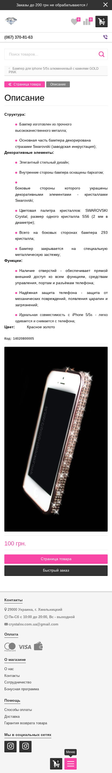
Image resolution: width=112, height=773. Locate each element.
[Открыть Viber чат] (105, 37)
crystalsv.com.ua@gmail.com (33, 624)
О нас (9, 669)
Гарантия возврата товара (25, 723)
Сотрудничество (17, 682)
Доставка (12, 717)
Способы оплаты (18, 710)
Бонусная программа (21, 689)
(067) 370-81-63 (18, 37)
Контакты (12, 676)
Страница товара (27, 84)
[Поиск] (101, 54)
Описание (58, 84)
